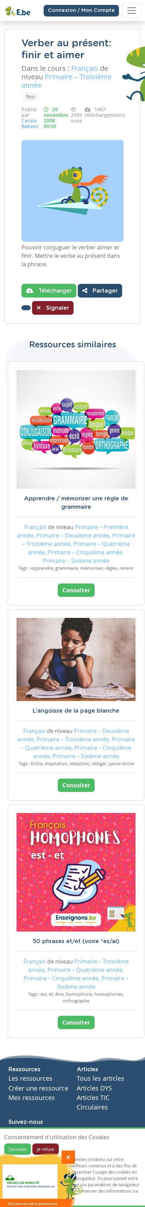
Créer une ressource (38, 1088)
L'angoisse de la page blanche (76, 711)
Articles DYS (94, 1088)
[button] (26, 307)
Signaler (56, 308)
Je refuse (45, 1149)
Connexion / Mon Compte (81, 10)
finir (31, 96)
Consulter (76, 590)
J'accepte (17, 1149)
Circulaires (92, 1107)
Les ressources (30, 1078)
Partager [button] (104, 291)
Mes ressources (31, 1098)
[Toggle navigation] (131, 11)
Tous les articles (100, 1078)
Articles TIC (93, 1098)
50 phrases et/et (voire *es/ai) (76, 941)
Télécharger (54, 291)
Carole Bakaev (30, 123)
